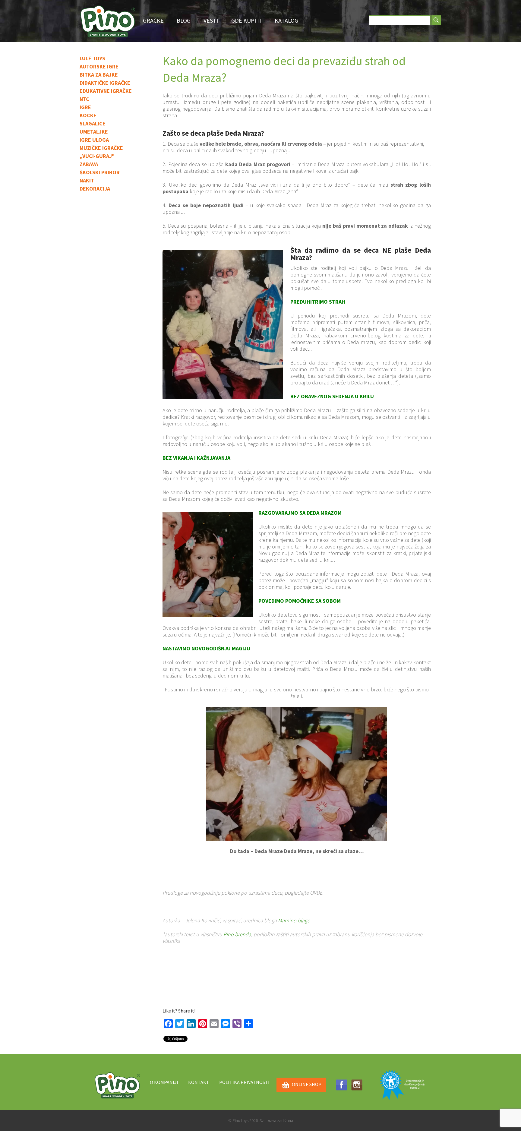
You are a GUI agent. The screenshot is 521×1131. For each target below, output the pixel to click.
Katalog (286, 20)
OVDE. (317, 892)
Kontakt (198, 1082)
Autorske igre (99, 66)
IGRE (85, 107)
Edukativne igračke (106, 90)
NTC (84, 99)
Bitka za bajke (99, 74)
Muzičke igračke (101, 147)
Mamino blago (294, 920)
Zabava (89, 164)
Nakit (87, 180)
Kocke (88, 115)
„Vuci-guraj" (97, 156)
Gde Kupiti (246, 20)
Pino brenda (237, 934)
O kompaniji (164, 1082)
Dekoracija (95, 188)
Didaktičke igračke (105, 82)
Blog (184, 20)
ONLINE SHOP (306, 1084)
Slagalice (93, 123)
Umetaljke (94, 131)
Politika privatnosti (244, 1082)
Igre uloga (94, 139)
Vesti (211, 20)
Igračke (152, 20)
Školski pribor (100, 172)
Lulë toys (92, 58)
